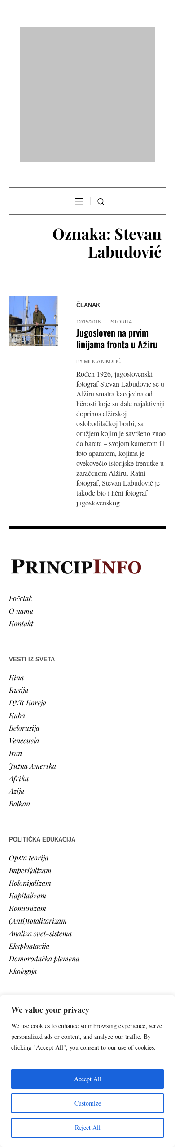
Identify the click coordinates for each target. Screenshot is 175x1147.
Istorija (120, 206)
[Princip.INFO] (87, 36)
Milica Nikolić (102, 245)
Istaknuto (23, 959)
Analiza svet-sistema (40, 817)
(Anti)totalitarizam (38, 804)
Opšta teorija (28, 741)
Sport (17, 984)
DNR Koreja (27, 586)
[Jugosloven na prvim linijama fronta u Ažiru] (33, 205)
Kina (16, 561)
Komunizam (27, 792)
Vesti (16, 909)
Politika (21, 921)
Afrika (19, 662)
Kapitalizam (27, 779)
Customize (87, 1103)
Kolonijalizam (30, 766)
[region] (87, 1071)
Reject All (88, 1127)
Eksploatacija (29, 829)
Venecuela (24, 624)
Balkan (19, 687)
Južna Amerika (32, 649)
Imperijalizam (30, 754)
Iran (15, 637)
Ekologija (23, 855)
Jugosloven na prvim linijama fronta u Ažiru (117, 222)
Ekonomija (25, 934)
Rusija (18, 573)
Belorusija (24, 611)
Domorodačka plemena (44, 842)
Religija (20, 972)
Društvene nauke (35, 946)
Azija (16, 674)
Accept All (87, 1078)
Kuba (17, 599)
